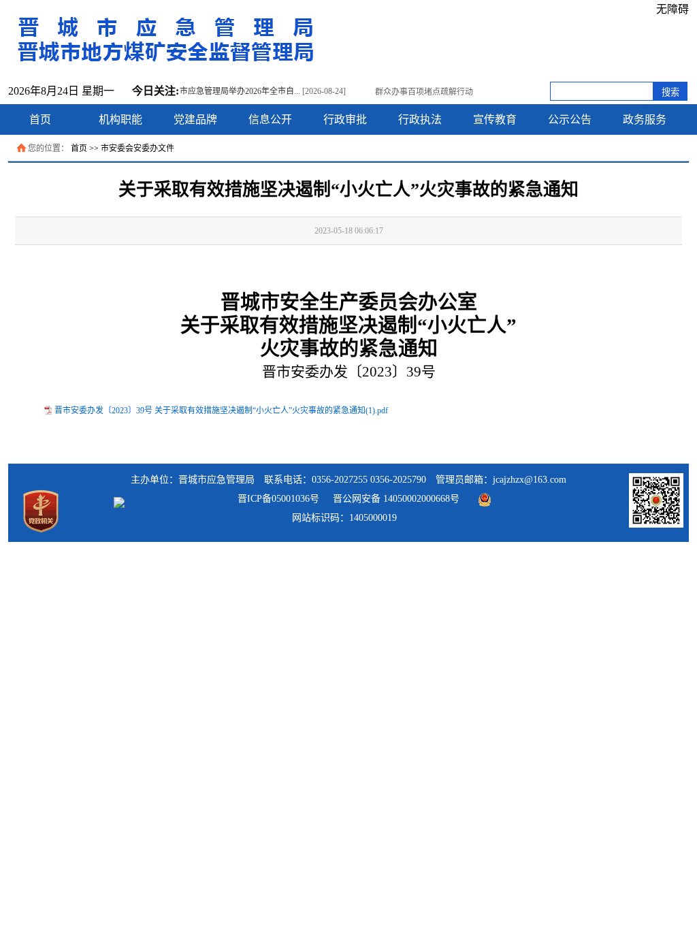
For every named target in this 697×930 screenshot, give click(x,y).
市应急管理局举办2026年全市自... (240, 91)
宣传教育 (495, 119)
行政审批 (345, 119)
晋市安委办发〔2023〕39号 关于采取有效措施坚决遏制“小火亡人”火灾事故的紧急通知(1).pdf (221, 410)
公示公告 (569, 119)
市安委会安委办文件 (137, 148)
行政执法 (420, 119)
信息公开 (270, 119)
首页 (40, 119)
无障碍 (672, 9)
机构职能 (120, 119)
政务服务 (644, 119)
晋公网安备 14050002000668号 (396, 499)
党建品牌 (195, 119)
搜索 (670, 92)
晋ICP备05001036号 (278, 499)
